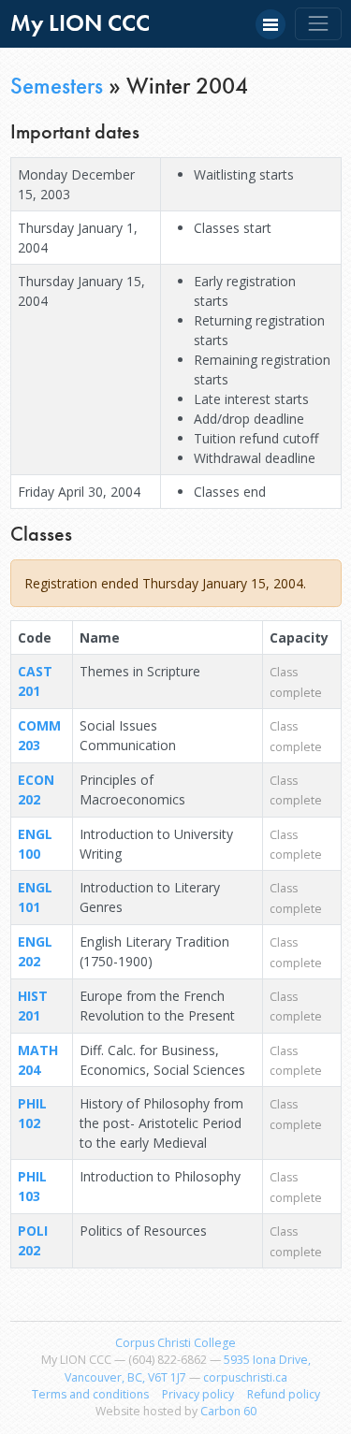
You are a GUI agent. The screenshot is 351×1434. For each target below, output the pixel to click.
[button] (270, 24)
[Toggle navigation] (318, 23)
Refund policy (283, 1394)
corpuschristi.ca (245, 1377)
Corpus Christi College (175, 1343)
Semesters (56, 85)
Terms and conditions (90, 1394)
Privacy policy (198, 1394)
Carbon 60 (228, 1411)
